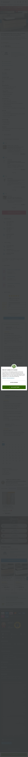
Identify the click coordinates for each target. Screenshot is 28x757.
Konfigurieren (14, 382)
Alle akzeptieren (15, 387)
